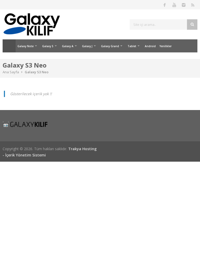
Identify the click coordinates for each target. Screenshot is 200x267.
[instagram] (183, 4)
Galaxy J (87, 46)
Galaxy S (47, 46)
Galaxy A (67, 46)
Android (150, 46)
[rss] (192, 4)
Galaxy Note (25, 46)
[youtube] (174, 4)
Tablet (132, 46)
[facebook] (164, 4)
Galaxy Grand (110, 46)
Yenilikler (165, 46)
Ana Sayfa (9, 45)
